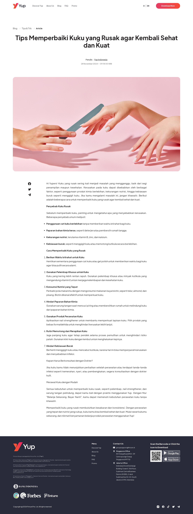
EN (148, 6)
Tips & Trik (26, 28)
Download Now (168, 6)
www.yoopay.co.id (28, 477)
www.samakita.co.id (18, 472)
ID (144, 6)
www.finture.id (46, 461)
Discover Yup (37, 6)
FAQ (66, 6)
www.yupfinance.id (40, 466)
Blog (59, 6)
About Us (50, 6)
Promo (74, 6)
